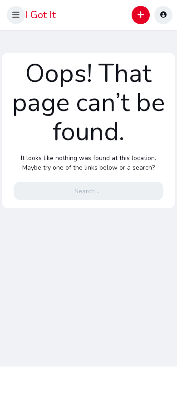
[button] (16, 15)
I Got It (40, 15)
